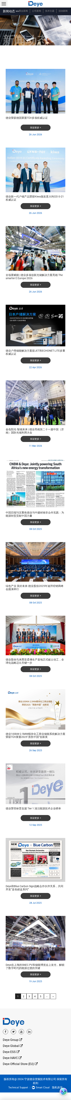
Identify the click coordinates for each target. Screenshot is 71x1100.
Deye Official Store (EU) (19, 1064)
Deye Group (11, 1040)
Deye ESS (9, 1052)
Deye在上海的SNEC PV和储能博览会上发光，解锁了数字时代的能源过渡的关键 (35, 966)
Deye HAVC (11, 1058)
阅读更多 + (35, 127)
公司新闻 (36, 11)
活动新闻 (63, 11)
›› (53, 996)
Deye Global (11, 1046)
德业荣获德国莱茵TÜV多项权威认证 (27, 117)
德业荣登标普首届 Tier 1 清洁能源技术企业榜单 (33, 808)
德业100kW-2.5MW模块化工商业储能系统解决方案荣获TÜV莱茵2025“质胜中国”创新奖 (35, 735)
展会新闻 (23, 11)
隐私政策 (57, 1087)
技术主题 (49, 11)
